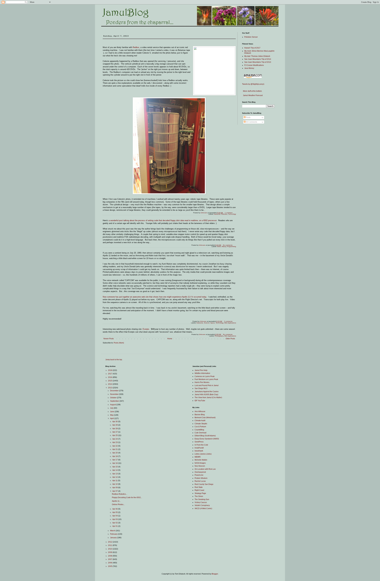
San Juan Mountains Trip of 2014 (257, 59)
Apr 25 (115, 435)
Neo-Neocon (200, 466)
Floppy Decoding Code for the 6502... (127, 497)
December (114, 391)
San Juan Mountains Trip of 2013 (257, 62)
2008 (110, 556)
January (113, 538)
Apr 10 (115, 484)
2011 (110, 545)
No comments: (228, 245)
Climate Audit (200, 420)
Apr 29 (115, 425)
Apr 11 (115, 481)
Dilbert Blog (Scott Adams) (205, 436)
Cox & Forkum (200, 427)
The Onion (199, 496)
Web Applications (230, 336)
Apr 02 (115, 523)
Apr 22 (115, 446)
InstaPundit (199, 448)
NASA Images (200, 463)
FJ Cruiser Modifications (254, 65)
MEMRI (198, 457)
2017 (110, 374)
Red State (199, 487)
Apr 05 (115, 512)
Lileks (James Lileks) (203, 454)
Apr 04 (115, 516)
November (114, 394)
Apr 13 (115, 474)
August (113, 405)
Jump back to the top (113, 360)
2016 (110, 377)
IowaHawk (199, 451)
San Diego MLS (201, 388)
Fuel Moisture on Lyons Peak (206, 379)
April (112, 418)
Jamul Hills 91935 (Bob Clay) (206, 394)
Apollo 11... (116, 501)
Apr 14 (115, 470)
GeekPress (199, 442)
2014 (110, 384)
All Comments (251, 122)
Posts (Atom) (119, 343)
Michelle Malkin (201, 460)
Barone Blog (200, 415)
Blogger (215, 574)
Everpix (146, 329)
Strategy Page (200, 493)
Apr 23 (115, 442)
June (112, 412)
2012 (110, 542)
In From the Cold (201, 445)
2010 (110, 549)
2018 (110, 370)
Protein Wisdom (201, 478)
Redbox (136, 47)
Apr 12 (115, 477)
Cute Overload (200, 433)
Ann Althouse (200, 411)
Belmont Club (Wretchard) (205, 418)
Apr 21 (115, 449)
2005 (110, 566)
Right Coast (199, 490)
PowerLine (199, 475)
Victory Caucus (201, 502)
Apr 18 (115, 456)
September (114, 401)
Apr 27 (115, 432)
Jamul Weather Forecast (252, 95)
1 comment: (229, 213)
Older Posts (230, 339)
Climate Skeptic (201, 424)
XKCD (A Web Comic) (203, 508)
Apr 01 (115, 526)
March (113, 531)
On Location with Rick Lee (205, 469)
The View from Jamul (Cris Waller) (208, 397)
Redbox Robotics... (119, 494)
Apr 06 (115, 509)
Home (169, 339)
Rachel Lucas (200, 481)
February (114, 534)
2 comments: (228, 321)
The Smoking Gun (202, 499)
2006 (110, 563)
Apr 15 (115, 467)
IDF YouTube (200, 401)
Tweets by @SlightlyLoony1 (253, 84)
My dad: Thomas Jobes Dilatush (257, 56)
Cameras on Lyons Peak (204, 376)
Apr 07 (115, 491)
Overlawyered (200, 472)
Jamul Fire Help (201, 370)
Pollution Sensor (251, 37)
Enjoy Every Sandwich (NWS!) (207, 439)
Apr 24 (115, 439)
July (112, 408)
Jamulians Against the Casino (206, 392)
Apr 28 (115, 429)
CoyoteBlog (199, 430)
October (113, 398)
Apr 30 (115, 422)
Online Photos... (118, 504)
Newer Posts (108, 339)
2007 (110, 559)
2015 (110, 381)
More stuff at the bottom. (252, 91)
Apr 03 (115, 519)
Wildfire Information (202, 373)
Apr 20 (115, 453)
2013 (110, 388)
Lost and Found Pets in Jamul (206, 385)
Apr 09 (115, 487)
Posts (248, 117)
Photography (219, 336)
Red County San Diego (204, 484)
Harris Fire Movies (202, 382)
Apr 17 (115, 460)
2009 (110, 552)
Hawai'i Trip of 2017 (252, 48)
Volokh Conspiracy (202, 505)
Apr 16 (115, 463)
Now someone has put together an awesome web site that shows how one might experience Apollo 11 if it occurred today (154, 297)
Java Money (249, 68)
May (112, 415)
